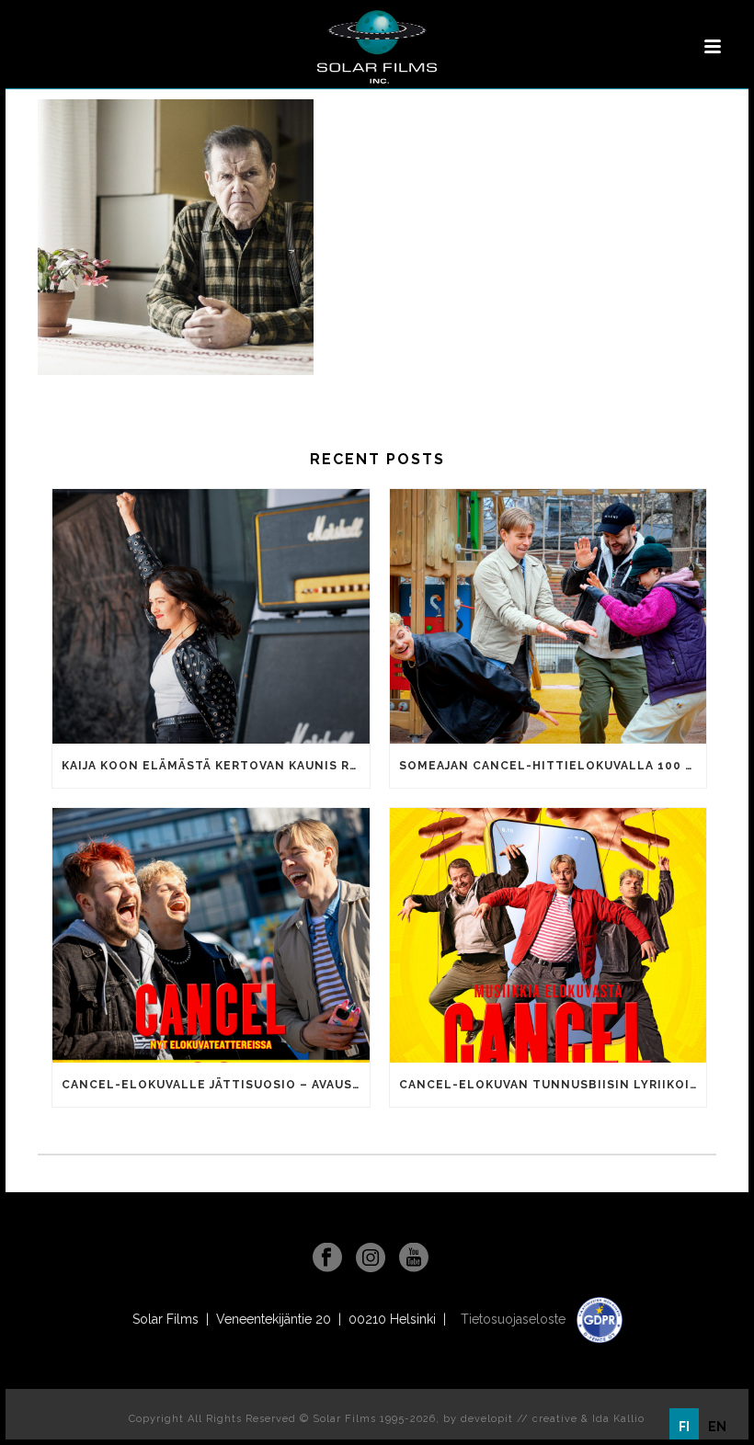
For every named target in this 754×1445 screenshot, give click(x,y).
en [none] (717, 1426)
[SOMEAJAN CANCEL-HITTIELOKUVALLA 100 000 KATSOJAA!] (548, 616)
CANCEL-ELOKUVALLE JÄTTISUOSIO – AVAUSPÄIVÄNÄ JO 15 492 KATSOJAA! (216, 1084)
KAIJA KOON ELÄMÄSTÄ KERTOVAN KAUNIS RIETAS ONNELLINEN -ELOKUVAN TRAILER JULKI (216, 765)
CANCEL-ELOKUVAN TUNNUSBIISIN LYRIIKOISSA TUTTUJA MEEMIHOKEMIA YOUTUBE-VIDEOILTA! (553, 1084)
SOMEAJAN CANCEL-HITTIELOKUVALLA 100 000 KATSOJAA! (553, 765)
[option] (717, 1426)
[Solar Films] (377, 47)
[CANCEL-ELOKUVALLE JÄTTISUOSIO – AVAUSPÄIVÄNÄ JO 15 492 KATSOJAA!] (211, 935)
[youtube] (413, 1258)
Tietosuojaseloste (515, 1319)
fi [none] (684, 1426)
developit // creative (519, 1419)
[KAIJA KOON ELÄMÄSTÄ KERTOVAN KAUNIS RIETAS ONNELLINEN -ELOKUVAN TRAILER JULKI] (211, 616)
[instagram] (370, 1258)
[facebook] (327, 1258)
